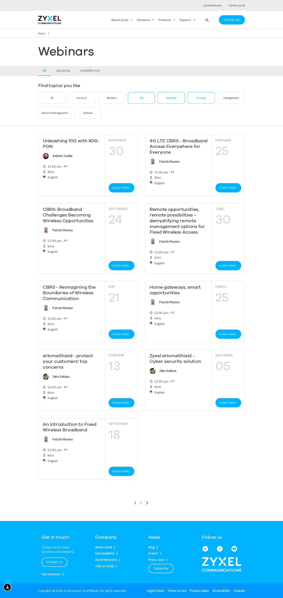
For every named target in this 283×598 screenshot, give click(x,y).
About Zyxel (103, 547)
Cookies (239, 591)
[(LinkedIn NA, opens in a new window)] (205, 549)
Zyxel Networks (106, 560)
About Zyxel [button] (122, 20)
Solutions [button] (146, 20)
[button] (206, 20)
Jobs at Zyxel (104, 566)
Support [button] (188, 20)
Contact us (232, 19)
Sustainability (105, 553)
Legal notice (155, 591)
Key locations (51, 574)
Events (153, 553)
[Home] (49, 19)
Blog (151, 547)
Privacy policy (199, 591)
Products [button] (167, 20)
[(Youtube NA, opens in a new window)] (234, 549)
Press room (156, 560)
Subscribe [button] (161, 568)
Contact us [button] (54, 562)
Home (41, 33)
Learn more (120, 187)
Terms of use (177, 591)
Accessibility (221, 591)
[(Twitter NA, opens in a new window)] (220, 549)
